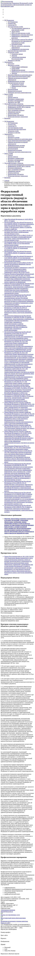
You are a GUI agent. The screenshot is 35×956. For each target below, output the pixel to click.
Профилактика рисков (18, 70)
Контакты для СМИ (14, 102)
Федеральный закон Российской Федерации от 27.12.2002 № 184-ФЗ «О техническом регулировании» (18, 248)
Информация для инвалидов (20, 49)
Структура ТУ (12, 25)
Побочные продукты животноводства (19, 92)
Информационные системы (16, 81)
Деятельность (8, 62)
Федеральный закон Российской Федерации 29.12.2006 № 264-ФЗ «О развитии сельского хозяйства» (18, 253)
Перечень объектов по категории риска (20, 75)
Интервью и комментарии (16, 99)
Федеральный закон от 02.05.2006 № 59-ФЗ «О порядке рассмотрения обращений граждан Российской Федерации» (18, 264)
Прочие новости (13, 97)
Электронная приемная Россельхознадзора (18, 58)
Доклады (14, 55)
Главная (6, 180)
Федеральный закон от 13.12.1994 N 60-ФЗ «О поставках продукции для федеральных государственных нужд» (18, 232)
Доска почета (15, 31)
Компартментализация (15, 91)
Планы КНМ (15, 68)
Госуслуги (11, 63)
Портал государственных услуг (10, 915)
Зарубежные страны (17, 84)
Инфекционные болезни (18, 86)
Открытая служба (13, 52)
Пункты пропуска (13, 113)
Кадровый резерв (16, 44)
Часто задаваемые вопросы (16, 110)
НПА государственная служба (20, 33)
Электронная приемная (8, 910)
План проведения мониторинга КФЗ (19, 76)
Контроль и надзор (13, 65)
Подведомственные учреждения (18, 116)
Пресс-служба (8, 94)
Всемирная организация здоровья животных (14, 921)
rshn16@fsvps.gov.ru (7, 911)
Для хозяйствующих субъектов (13, 104)
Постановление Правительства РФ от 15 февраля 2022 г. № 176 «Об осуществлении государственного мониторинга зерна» (17, 447)
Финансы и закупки (14, 60)
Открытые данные (17, 54)
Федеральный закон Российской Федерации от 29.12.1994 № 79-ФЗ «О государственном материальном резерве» (18, 243)
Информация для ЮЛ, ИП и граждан (19, 107)
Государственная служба (15, 26)
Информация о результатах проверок (22, 71)
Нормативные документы (16, 115)
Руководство (12, 23)
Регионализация (13, 89)
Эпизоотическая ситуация (16, 83)
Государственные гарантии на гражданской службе (20, 29)
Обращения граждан (14, 112)
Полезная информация (15, 108)
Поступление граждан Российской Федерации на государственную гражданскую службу (22, 41)
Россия (13, 88)
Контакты (7, 118)
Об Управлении (9, 20)
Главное (10, 96)
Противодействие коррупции (17, 51)
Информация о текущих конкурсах (22, 34)
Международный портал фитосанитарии (13, 918)
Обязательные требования (19, 67)
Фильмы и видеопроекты (15, 100)
